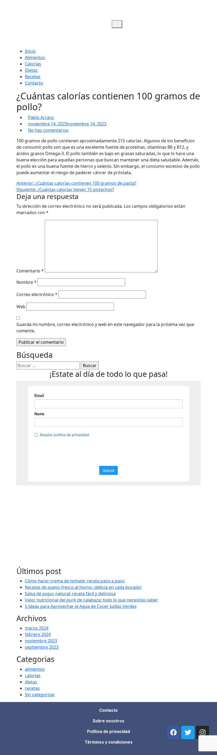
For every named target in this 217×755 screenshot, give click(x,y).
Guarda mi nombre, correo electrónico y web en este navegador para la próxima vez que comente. (105, 327)
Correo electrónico (36, 294)
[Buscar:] (48, 365)
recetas (32, 688)
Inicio (30, 51)
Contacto (34, 83)
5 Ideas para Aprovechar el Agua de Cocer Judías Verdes (81, 606)
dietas (31, 682)
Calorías (33, 64)
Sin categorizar (40, 694)
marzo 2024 (36, 628)
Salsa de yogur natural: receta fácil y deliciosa (70, 594)
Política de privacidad (108, 731)
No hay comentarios (48, 130)
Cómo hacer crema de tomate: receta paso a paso (75, 581)
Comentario (30, 271)
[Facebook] (173, 732)
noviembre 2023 (41, 641)
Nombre (26, 282)
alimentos (35, 669)
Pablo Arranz (41, 117)
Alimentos (35, 57)
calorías (32, 675)
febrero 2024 (38, 634)
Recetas (32, 77)
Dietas (31, 70)
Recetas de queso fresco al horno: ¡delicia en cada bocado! (83, 587)
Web (20, 307)
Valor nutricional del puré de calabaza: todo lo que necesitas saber (91, 600)
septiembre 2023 (41, 647)
